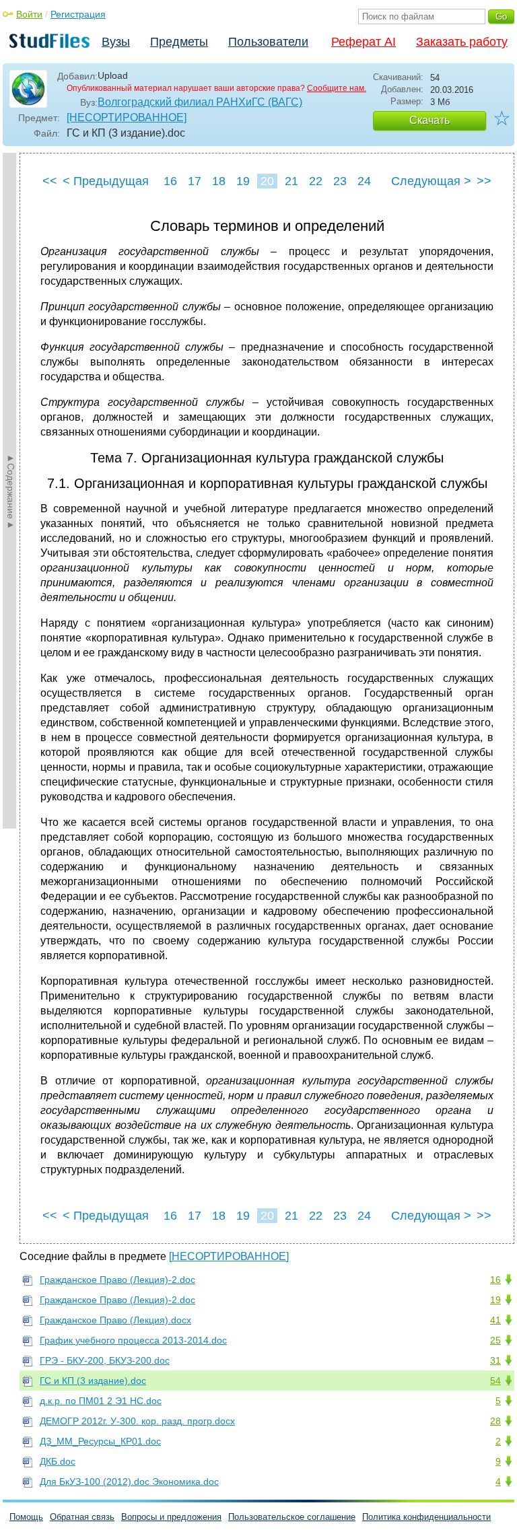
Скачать (429, 120)
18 (219, 181)
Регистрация (78, 14)
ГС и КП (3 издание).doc (93, 1380)
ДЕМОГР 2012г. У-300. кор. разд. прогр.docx (137, 1421)
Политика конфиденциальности (426, 1517)
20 (267, 181)
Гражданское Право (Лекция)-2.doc (117, 1279)
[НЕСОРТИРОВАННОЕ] (126, 117)
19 (243, 181)
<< (49, 181)
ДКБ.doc (57, 1461)
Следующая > (431, 181)
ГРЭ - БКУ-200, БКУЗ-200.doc (105, 1360)
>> (484, 181)
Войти (29, 14)
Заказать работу (462, 41)
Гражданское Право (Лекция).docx (115, 1320)
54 (495, 1380)
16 (170, 181)
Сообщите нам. (336, 88)
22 (315, 181)
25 (495, 1340)
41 (495, 1320)
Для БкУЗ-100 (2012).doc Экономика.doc (129, 1481)
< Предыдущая (106, 181)
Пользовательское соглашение (291, 1517)
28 (495, 1421)
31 (495, 1360)
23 (340, 181)
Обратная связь (82, 1517)
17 (194, 181)
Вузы (116, 41)
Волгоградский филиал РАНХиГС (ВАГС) (200, 102)
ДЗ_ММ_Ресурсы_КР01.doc (100, 1441)
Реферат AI (363, 41)
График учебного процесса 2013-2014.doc (133, 1340)
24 (364, 181)
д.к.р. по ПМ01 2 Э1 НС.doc (101, 1400)
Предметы (179, 41)
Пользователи (268, 41)
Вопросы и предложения (171, 1517)
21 (291, 181)
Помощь (26, 1517)
